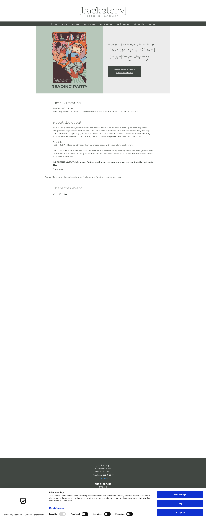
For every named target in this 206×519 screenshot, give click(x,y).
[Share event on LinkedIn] (65, 194)
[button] (106, 24)
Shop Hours (103, 478)
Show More (58, 169)
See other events (124, 72)
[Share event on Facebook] (54, 194)
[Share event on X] (60, 194)
